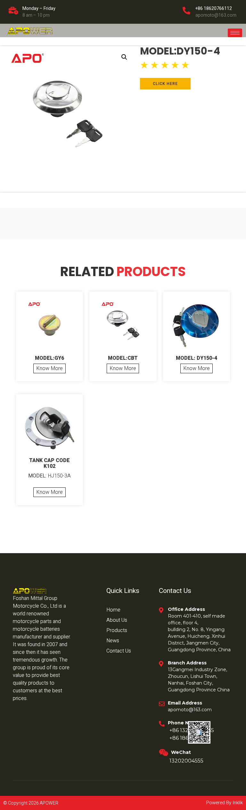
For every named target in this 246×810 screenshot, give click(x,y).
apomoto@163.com (215, 15)
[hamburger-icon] (235, 33)
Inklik (237, 802)
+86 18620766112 (213, 8)
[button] (124, 57)
